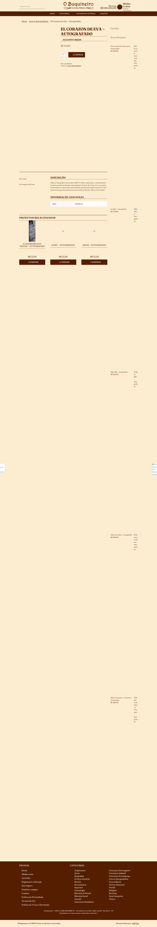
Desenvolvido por (123, 923)
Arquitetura (79, 870)
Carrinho (26, 878)
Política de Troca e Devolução (35, 905)
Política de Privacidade (32, 897)
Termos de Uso (28, 901)
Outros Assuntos (117, 885)
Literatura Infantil (117, 873)
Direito (77, 882)
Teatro (112, 899)
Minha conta (27, 874)
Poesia (112, 887)
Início (24, 21)
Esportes (78, 887)
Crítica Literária (82, 879)
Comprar (78, 54)
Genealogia (79, 890)
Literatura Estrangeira (119, 870)
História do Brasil (82, 893)
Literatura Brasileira (84, 902)
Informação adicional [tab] (27, 184)
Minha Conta (127, 5)
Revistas (113, 893)
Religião (113, 890)
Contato (104, 14)
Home (52, 14)
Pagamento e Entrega (85, 14)
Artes (77, 873)
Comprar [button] (33, 262)
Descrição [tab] (22, 179)
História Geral (81, 896)
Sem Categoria (116, 896)
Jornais (77, 899)
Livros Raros (115, 882)
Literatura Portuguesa (119, 876)
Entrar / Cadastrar (127, 9)
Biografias (79, 876)
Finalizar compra (30, 889)
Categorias (64, 14)
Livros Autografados (38, 21)
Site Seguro (27, 885)
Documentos (80, 885)
